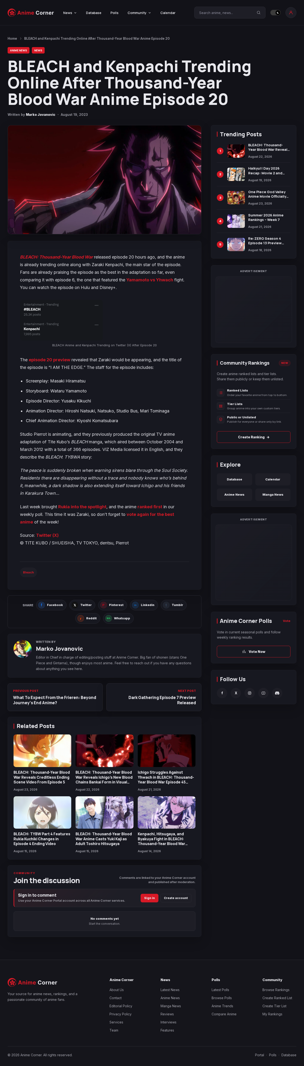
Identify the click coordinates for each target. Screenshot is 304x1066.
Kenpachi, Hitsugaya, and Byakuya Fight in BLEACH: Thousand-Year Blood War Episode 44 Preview (161, 841)
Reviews (167, 1014)
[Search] (258, 12)
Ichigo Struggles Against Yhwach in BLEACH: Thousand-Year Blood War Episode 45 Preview (166, 779)
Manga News (272, 494)
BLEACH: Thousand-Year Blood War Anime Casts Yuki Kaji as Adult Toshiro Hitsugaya (104, 838)
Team (113, 1030)
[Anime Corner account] (290, 12)
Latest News (170, 990)
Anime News (18, 50)
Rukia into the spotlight (82, 506)
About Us (116, 990)
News (38, 50)
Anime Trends (222, 1006)
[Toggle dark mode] (275, 12)
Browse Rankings (276, 990)
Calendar (168, 12)
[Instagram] (249, 693)
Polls (114, 12)
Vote (286, 621)
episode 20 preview (49, 359)
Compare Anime (224, 1014)
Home (12, 38)
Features (167, 1030)
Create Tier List (274, 1006)
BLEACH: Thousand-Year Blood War (56, 256)
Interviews (168, 1022)
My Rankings (272, 1014)
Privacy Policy (120, 1014)
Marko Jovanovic (40, 114)
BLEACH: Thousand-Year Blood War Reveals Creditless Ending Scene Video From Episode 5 (42, 777)
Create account (176, 898)
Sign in (149, 898)
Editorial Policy (120, 1006)
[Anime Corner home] (31, 13)
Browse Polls (222, 998)
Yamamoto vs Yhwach (149, 279)
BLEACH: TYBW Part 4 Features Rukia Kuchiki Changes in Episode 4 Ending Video (42, 838)
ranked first (150, 506)
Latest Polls (220, 990)
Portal (259, 1055)
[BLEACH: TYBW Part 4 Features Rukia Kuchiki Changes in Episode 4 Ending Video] (42, 812)
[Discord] (277, 693)
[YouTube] (263, 693)
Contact (115, 998)
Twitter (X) (47, 535)
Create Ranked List (277, 998)
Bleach (28, 572)
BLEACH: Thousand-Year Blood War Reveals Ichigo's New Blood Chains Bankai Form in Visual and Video (104, 779)
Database (93, 12)
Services (116, 1022)
